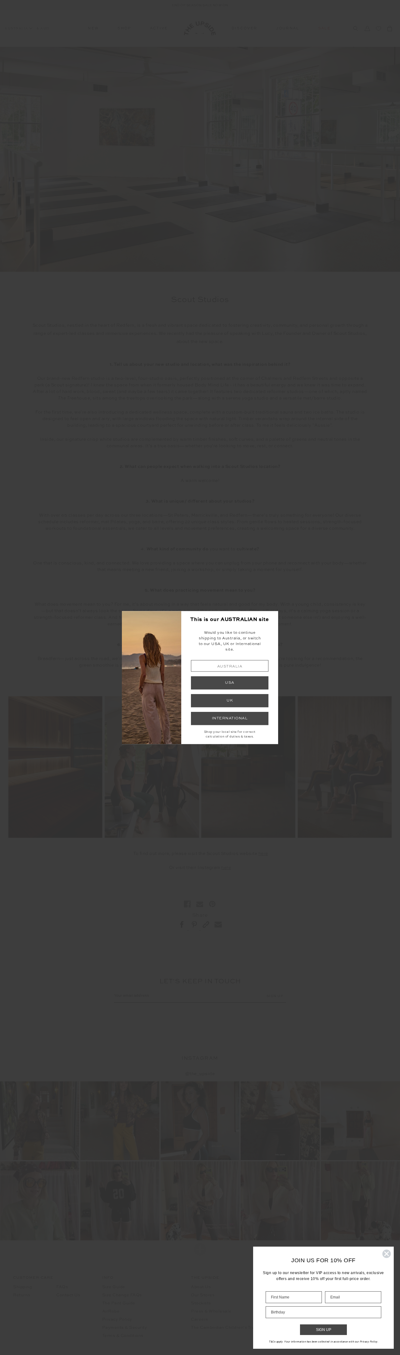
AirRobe (111, 1311)
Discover (245, 28)
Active (159, 28)
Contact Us (68, 1295)
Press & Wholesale (211, 1311)
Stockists (201, 1303)
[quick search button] (355, 28)
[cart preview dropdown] (389, 28)
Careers (199, 1320)
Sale (324, 28)
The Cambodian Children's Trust (224, 1328)
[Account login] (367, 28)
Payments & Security (124, 1328)
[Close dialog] (386, 1253)
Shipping (22, 1287)
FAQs (62, 1287)
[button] (229, 666)
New (93, 28)
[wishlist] (378, 28)
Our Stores (202, 1295)
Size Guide (113, 1287)
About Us (201, 1287)
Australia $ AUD (27, 28)
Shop (124, 28)
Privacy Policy (117, 1320)
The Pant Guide (118, 1303)
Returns (21, 1295)
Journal (287, 28)
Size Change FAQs (122, 1295)
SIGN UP (323, 1330)
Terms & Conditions (122, 1336)
